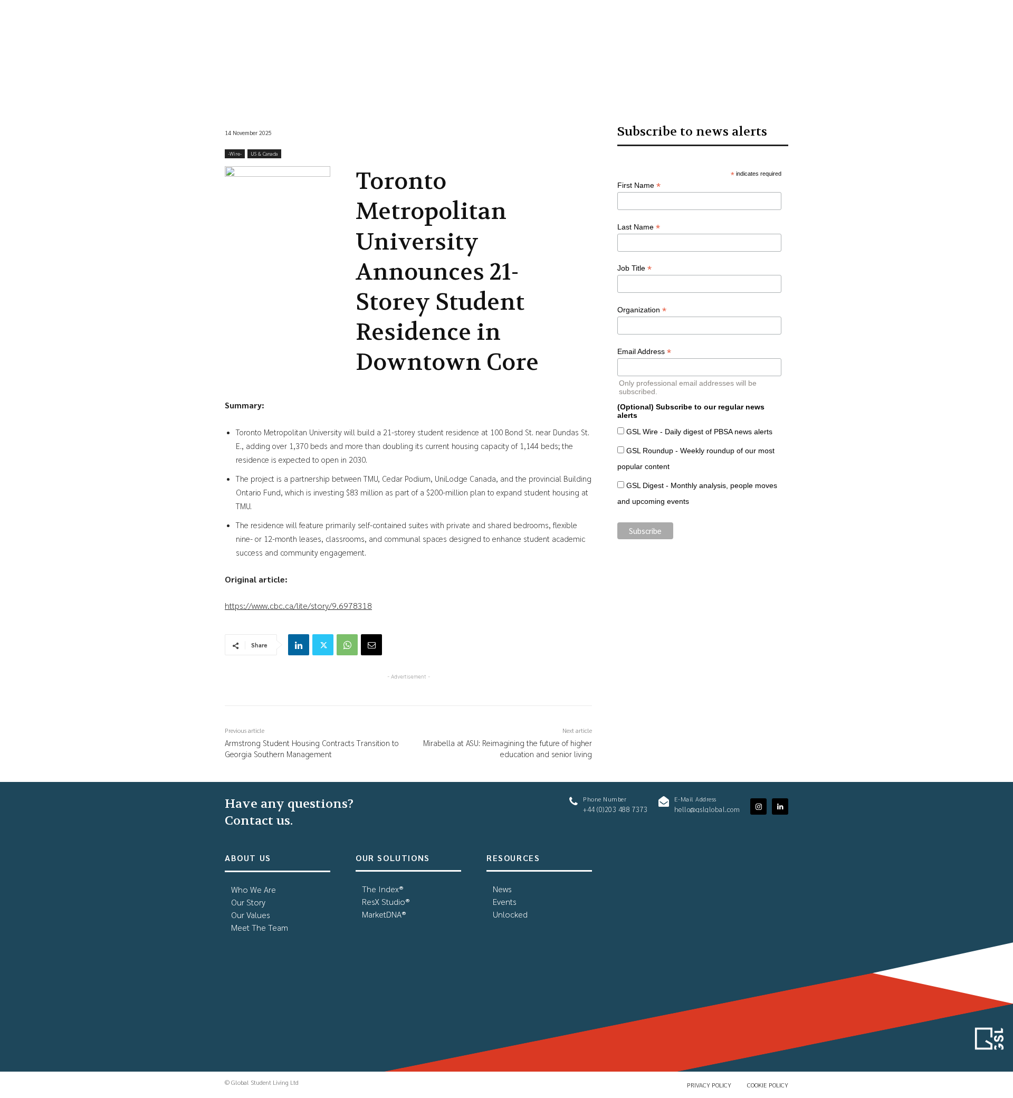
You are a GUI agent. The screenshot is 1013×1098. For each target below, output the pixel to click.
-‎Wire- (235, 153)
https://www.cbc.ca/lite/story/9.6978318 (298, 605)
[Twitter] (322, 644)
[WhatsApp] (347, 644)
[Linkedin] (298, 644)
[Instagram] (758, 806)
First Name (639, 185)
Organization (641, 310)
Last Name (638, 227)
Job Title (634, 268)
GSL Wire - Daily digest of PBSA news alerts (699, 431)
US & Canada (264, 153)
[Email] (371, 644)
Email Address (644, 352)
